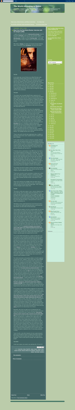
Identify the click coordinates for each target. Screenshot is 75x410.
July (52, 102)
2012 (51, 134)
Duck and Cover (54, 163)
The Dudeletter (54, 168)
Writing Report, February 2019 (57, 207)
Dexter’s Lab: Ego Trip (55, 176)
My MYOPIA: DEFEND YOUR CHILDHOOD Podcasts (22, 24)
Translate (58, 64)
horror (42, 349)
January (52, 123)
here (29, 270)
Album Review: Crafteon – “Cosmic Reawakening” (56, 219)
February (53, 121)
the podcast (28, 45)
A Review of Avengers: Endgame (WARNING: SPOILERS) (55, 196)
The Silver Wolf (33, 38)
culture (32, 349)
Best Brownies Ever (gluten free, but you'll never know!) (56, 187)
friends (39, 349)
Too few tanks (54, 201)
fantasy (35, 349)
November (53, 95)
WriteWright (53, 206)
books (24, 349)
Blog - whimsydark (55, 185)
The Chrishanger (54, 158)
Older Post (42, 395)
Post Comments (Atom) (22, 397)
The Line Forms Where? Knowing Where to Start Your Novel (56, 153)
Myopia (21, 43)
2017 (51, 125)
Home (28, 395)
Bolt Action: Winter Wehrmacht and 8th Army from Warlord (57, 203)
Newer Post (13, 395)
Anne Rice (21, 35)
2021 (51, 86)
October (52, 96)
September (53, 98)
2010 (51, 138)
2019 (51, 89)
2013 (51, 132)
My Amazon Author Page (41, 24)
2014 (51, 131)
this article (16, 123)
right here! (54, 35)
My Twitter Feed (40, 21)
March (52, 120)
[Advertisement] (37, 16)
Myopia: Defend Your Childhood (28, 350)
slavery (32, 351)
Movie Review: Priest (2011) (56, 106)
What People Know (55, 211)
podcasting (38, 350)
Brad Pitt (28, 349)
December (53, 93)
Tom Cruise (37, 351)
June (52, 114)
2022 (51, 84)
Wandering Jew (54, 164)
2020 (51, 88)
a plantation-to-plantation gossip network (31, 226)
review (42, 350)
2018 (51, 91)
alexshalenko (54, 217)
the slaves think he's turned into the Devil (30, 267)
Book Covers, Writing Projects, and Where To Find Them (23, 21)
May (52, 116)
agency (15, 306)
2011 (51, 136)
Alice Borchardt (17, 38)
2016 (51, 127)
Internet (16, 350)
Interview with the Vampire (33, 34)
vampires (42, 351)
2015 (51, 129)
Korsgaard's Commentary (56, 179)
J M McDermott (54, 145)
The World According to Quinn (27, 6)
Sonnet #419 (53, 146)
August (52, 100)
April (52, 118)
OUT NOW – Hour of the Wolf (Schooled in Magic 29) (56, 160)
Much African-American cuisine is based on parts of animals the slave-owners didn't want (28, 314)
